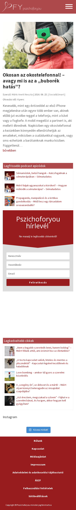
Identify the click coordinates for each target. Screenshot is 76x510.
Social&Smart (56, 94)
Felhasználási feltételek (38, 488)
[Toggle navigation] (69, 7)
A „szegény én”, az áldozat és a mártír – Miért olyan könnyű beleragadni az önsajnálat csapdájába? (41, 388)
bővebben (9, 150)
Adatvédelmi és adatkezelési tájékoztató (38, 472)
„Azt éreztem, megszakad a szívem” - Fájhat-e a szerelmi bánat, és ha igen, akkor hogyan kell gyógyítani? (42, 400)
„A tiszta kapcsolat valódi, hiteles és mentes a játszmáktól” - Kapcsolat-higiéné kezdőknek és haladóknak (42, 363)
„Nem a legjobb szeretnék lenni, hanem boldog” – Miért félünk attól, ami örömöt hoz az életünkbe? (43, 349)
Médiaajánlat (38, 456)
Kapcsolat (38, 448)
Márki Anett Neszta (22, 94)
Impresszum (38, 464)
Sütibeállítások (38, 496)
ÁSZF (38, 480)
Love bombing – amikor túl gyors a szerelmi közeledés (40, 374)
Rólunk (38, 440)
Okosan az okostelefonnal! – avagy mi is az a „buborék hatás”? (34, 81)
